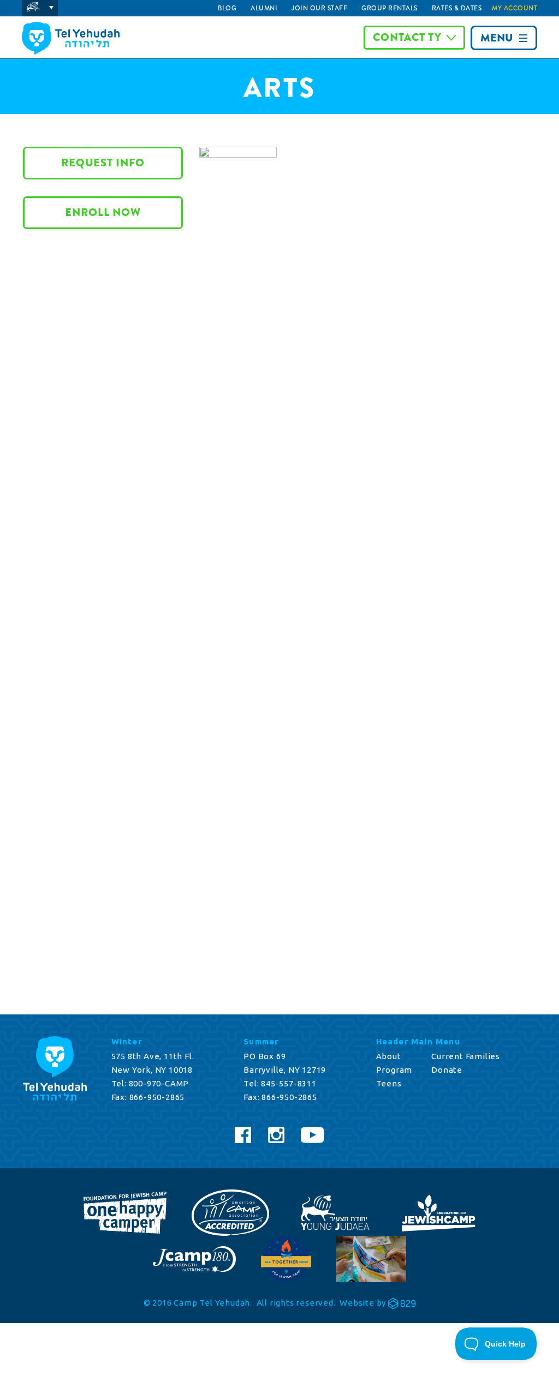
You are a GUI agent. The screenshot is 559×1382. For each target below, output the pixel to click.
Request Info (103, 163)
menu (496, 38)
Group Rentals (389, 8)
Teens (389, 1083)
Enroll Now (103, 212)
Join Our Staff (319, 8)
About (388, 1056)
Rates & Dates (457, 8)
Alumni (264, 8)
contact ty (407, 37)
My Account (514, 8)
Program (394, 1069)
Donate (446, 1069)
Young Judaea (40, 8)
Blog (227, 8)
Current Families (465, 1056)
